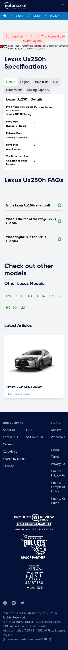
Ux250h (54, 15)
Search (20, 15)
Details (11, 82)
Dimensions (14, 90)
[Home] (5, 16)
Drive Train (41, 82)
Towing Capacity (38, 90)
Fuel (56, 82)
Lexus (37, 15)
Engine (24, 82)
